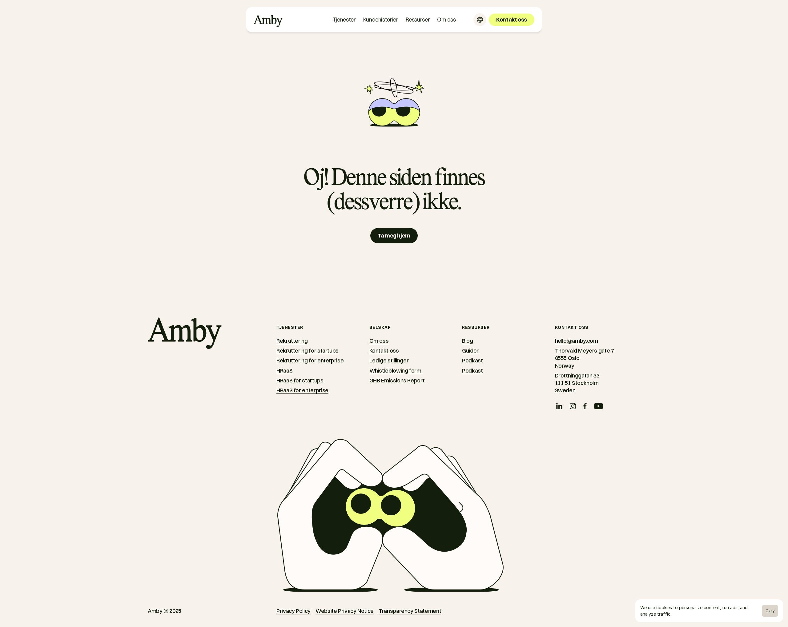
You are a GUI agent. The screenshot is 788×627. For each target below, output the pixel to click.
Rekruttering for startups (307, 350)
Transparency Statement (410, 610)
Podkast (472, 360)
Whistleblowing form (395, 370)
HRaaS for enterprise (302, 390)
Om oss (379, 340)
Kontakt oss (384, 350)
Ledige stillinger (389, 360)
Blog (467, 340)
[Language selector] (479, 19)
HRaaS (284, 370)
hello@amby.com (576, 340)
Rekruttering (292, 340)
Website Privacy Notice (345, 610)
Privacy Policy (293, 610)
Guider (470, 350)
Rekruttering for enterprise (310, 360)
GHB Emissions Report (397, 380)
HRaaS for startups (300, 380)
